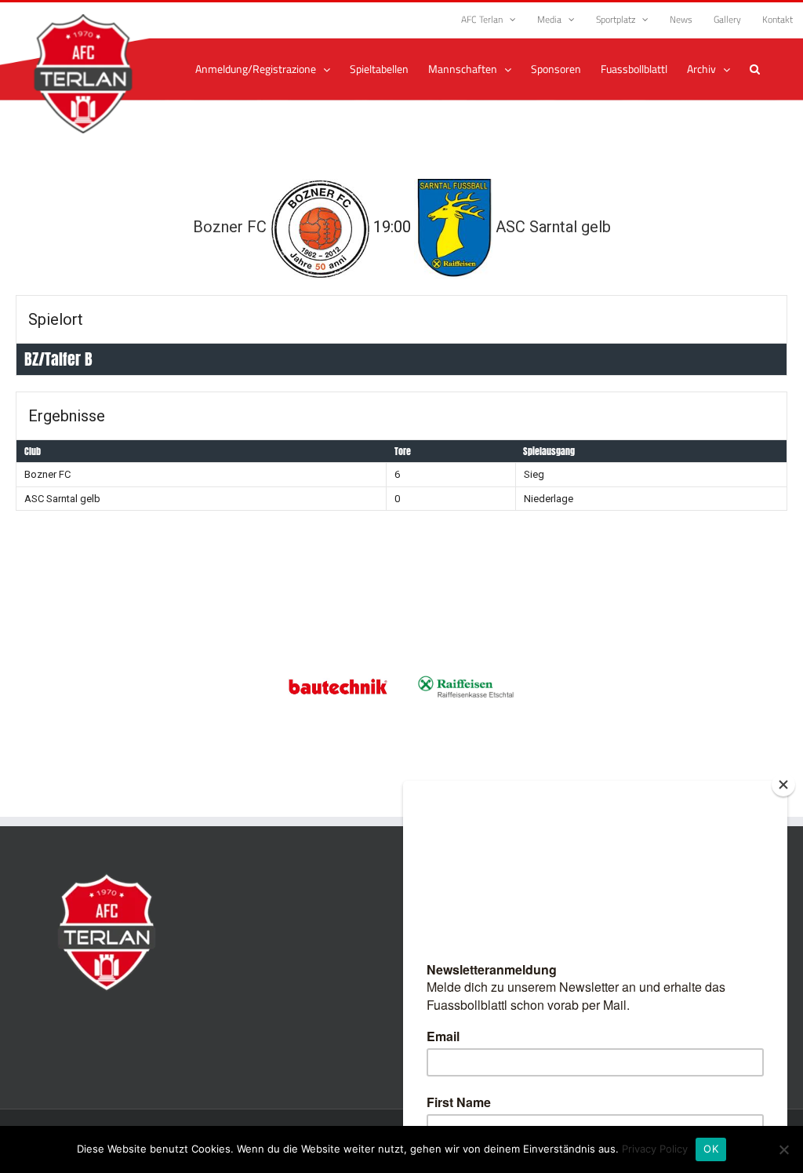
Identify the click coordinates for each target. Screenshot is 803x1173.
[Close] (783, 784)
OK (710, 1148)
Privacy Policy (655, 1148)
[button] (755, 69)
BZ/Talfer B (58, 359)
